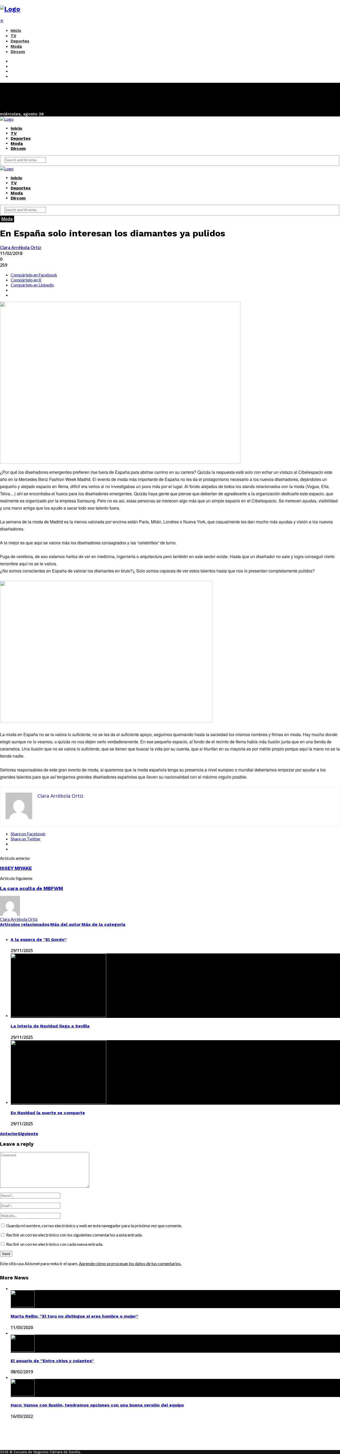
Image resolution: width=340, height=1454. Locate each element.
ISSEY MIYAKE (16, 868)
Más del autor (65, 924)
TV (13, 35)
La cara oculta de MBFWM (31, 888)
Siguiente (28, 1133)
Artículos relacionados (24, 924)
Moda (16, 46)
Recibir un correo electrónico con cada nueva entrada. (54, 1244)
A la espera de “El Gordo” (39, 939)
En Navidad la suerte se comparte (48, 1112)
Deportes (20, 41)
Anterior (9, 1133)
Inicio (16, 30)
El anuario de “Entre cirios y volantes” (52, 1360)
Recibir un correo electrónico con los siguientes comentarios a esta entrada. (74, 1234)
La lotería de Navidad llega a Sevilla (50, 1025)
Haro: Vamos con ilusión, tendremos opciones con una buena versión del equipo (97, 1405)
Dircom (18, 51)
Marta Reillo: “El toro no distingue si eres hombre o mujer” (74, 1316)
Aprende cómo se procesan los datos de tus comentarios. (130, 1263)
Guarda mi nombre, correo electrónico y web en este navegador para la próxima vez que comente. (94, 1225)
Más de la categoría (103, 924)
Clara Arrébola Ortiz (20, 247)
